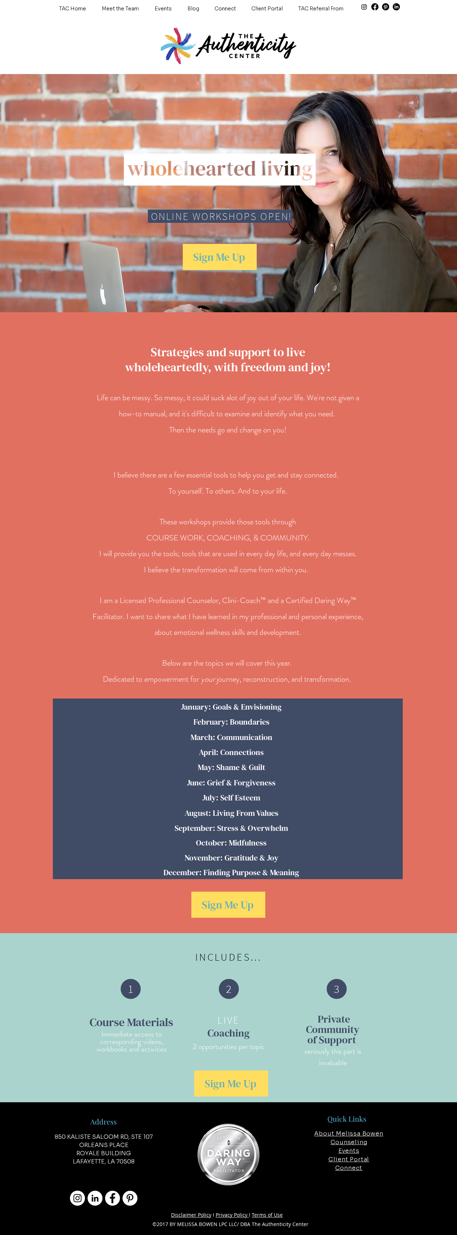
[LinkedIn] (396, 6)
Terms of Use (267, 1214)
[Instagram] (364, 6)
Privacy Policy (232, 1214)
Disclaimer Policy (191, 1214)
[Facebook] (374, 6)
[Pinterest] (385, 6)
